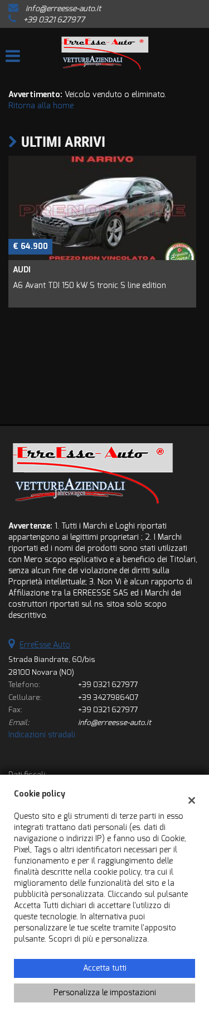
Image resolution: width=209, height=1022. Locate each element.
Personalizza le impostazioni (105, 992)
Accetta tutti (105, 968)
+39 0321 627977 (54, 20)
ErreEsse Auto (45, 645)
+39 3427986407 (108, 697)
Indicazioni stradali (41, 735)
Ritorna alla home (41, 105)
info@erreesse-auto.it (63, 8)
